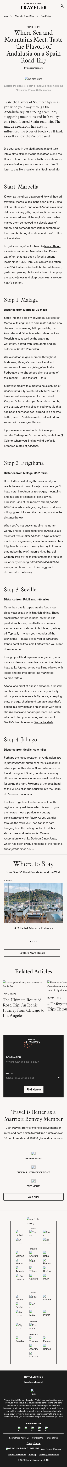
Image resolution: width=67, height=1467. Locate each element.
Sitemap (32, 1454)
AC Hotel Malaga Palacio (33, 928)
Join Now (33, 1196)
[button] (30, 941)
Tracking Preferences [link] (49, 1454)
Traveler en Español (33, 1382)
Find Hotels (33, 1089)
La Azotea (20, 667)
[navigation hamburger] (5, 6)
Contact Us (37, 1437)
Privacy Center (34, 1443)
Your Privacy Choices (51, 1449)
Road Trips (46, 16)
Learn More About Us (19, 1437)
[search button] (62, 6)
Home (5, 16)
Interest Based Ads (17, 1454)
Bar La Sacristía (43, 722)
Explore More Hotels (32, 953)
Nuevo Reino (52, 246)
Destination (13, 1057)
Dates (10, 1073)
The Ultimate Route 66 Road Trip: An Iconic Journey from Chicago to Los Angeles (23, 1007)
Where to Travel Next (25, 16)
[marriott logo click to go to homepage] (33, 5)
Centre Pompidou (28, 349)
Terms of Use (52, 1437)
